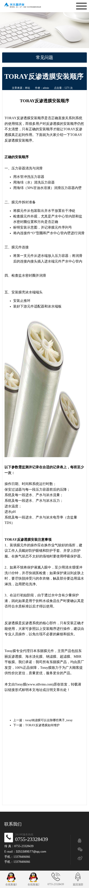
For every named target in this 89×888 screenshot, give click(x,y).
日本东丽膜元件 (42, 651)
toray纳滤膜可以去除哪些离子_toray (49, 720)
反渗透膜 (23, 118)
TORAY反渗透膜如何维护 (42, 725)
